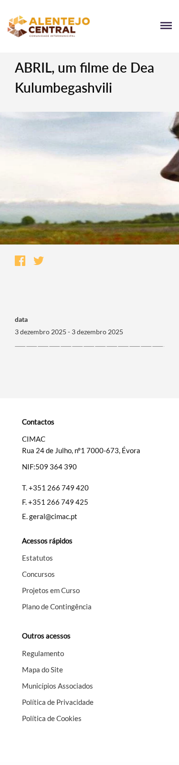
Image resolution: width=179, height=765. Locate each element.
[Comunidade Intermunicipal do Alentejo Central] (48, 26)
